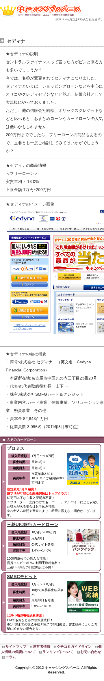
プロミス (15, 448)
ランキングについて (58, 652)
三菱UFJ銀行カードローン (32, 524)
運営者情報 (41, 647)
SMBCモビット (22, 576)
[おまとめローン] (41, 17)
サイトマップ (15, 647)
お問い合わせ (90, 652)
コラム (10, 657)
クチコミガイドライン (74, 647)
